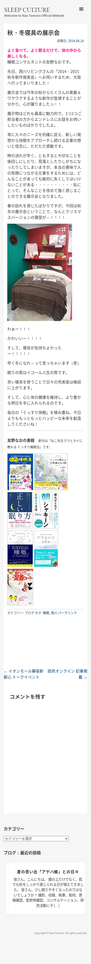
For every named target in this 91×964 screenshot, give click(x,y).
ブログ (29, 612)
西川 (54, 612)
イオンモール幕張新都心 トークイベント (23, 674)
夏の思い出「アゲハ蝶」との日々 (48, 871)
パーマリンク (67, 612)
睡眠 (46, 612)
